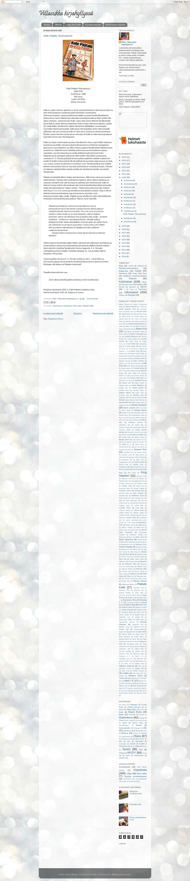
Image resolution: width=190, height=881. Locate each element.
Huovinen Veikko (125, 430)
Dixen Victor (135, 351)
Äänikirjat (131, 295)
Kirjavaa (132, 278)
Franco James (139, 375)
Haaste (138, 271)
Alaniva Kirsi (130, 311)
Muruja (135, 733)
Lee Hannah (132, 503)
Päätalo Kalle (88, 306)
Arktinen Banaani (134, 707)
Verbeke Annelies (138, 671)
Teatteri (131, 289)
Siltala (137, 746)
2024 (124, 164)
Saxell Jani (140, 612)
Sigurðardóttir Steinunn (127, 622)
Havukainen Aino (139, 413)
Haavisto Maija (136, 397)
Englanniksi (123, 271)
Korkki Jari (140, 486)
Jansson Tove (140, 449)
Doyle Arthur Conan (125, 356)
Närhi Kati (122, 559)
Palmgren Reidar (126, 569)
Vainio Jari (127, 663)
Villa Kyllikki (124, 673)
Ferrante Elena (138, 368)
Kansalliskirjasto (124, 725)
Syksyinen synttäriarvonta (136, 792)
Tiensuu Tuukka (139, 646)
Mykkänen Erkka (141, 547)
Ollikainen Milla (130, 564)
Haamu (141, 718)
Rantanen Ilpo (138, 590)
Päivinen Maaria (140, 581)
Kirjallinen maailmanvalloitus (135, 276)
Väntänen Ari (135, 678)
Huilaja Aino (139, 425)
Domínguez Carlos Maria (136, 353)
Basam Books (135, 712)
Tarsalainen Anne (133, 644)
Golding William (125, 393)
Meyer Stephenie (126, 539)
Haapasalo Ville (124, 397)
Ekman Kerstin (135, 363)
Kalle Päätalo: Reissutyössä (57, 36)
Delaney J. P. (123, 351)
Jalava (124, 723)
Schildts (132, 744)
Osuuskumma (125, 736)
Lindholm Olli (123, 515)
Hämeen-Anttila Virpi (139, 435)
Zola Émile (139, 690)
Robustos (141, 739)
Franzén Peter (135, 378)
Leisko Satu (139, 505)
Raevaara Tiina (124, 590)
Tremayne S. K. (124, 656)
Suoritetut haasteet (93, 25)
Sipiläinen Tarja (124, 627)
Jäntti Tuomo (139, 455)
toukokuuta (128, 204)
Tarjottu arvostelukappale (130, 781)
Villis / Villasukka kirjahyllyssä (128, 43)
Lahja (129, 773)
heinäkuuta (128, 197)
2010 (124, 257)
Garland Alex (123, 388)
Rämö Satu (143, 605)
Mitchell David (142, 539)
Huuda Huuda (142, 720)
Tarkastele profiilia (126, 76)
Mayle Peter (135, 530)
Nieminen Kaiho (142, 554)
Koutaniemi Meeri (124, 488)
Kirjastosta (140, 770)
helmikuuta (128, 218)
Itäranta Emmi (124, 440)
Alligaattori (134, 705)
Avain (121, 712)
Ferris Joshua (123, 371)
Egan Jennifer (139, 361)
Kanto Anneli (139, 462)
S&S (120, 741)
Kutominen (125, 284)
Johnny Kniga (137, 723)
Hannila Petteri (139, 402)
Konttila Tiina (127, 486)
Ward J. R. (129, 680)
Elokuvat (141, 266)
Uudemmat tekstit (53, 313)
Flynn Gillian (132, 373)
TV (124, 289)
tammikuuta (129, 222)
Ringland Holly (132, 597)
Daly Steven (143, 346)
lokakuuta (128, 187)
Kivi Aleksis (140, 478)
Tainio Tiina (135, 639)
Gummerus (57, 306)
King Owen (132, 473)
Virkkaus (122, 295)
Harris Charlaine (139, 405)
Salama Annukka (127, 610)
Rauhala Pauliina (124, 592)
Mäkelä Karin (136, 549)
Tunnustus (142, 289)
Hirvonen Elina (133, 420)
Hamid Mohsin (139, 400)
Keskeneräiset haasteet (115, 25)
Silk (132, 746)
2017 (124, 233)
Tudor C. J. (139, 656)
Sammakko (139, 741)
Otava (137, 736)
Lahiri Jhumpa (135, 498)
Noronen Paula (126, 556)
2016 (124, 236)
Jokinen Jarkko (142, 452)
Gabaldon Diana (141, 380)
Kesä (145, 273)
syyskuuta (128, 191)
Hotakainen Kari (124, 425)
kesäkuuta (128, 201)
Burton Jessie (135, 334)
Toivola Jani (139, 651)
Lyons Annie (131, 522)
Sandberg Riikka (127, 612)
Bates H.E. (129, 326)
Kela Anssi (136, 469)
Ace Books (122, 704)
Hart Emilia (143, 408)
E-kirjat (131, 266)
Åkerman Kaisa (142, 693)
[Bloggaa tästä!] (47, 302)
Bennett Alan (129, 329)
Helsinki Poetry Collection (127, 720)
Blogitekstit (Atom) (55, 319)
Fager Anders (125, 368)
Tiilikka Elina (139, 649)
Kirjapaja (136, 728)
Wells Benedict (125, 683)
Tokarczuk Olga (138, 654)
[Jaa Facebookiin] (52, 302)
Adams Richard (124, 304)
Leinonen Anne (124, 505)
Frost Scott (128, 380)
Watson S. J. (143, 681)
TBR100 (58, 25)
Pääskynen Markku (128, 584)
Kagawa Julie (133, 457)
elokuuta (127, 194)
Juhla (135, 273)
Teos (141, 750)
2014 (124, 243)
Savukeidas (122, 744)
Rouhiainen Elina (130, 600)
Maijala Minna (142, 525)
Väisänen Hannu (135, 676)
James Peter (139, 444)
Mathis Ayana (123, 530)
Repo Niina (139, 592)
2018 (124, 229)
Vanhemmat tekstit (103, 313)
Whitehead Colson (138, 683)
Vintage (121, 753)
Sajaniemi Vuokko (141, 607)
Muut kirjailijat (126, 547)
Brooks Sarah (139, 331)
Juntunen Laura (127, 455)
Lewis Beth (139, 508)
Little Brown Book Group (131, 731)
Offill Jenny (122, 561)
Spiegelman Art (130, 632)
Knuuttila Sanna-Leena (126, 483)
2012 (124, 250)
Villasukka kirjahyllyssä (66, 13)
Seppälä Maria (139, 614)
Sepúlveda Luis (124, 617)
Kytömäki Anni (123, 495)
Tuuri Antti (136, 658)
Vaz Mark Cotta (124, 671)
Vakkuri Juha (139, 663)
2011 (124, 253)
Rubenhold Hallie (132, 602)
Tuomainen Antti (124, 658)
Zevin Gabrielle (128, 690)
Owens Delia (130, 566)
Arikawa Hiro (123, 319)
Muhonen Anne (141, 544)
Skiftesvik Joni (139, 627)
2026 (124, 157)
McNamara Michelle (125, 537)
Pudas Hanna (142, 578)
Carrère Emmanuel (131, 336)
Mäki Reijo (134, 552)
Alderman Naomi (141, 314)
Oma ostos (77, 306)
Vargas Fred (139, 668)
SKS (128, 741)
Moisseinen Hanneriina (128, 542)
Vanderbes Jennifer (125, 668)
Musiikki (122, 287)
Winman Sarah (135, 686)
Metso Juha (139, 537)
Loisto (145, 731)
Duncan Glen (139, 358)
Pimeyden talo (135, 804)
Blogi (121, 266)
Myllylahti (144, 733)
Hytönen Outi (125, 435)
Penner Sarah (139, 571)
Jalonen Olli (143, 442)
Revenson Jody (124, 595)
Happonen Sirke (124, 405)
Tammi (126, 749)
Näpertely (132, 287)
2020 (124, 177)
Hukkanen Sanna (124, 427)
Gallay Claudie (139, 383)
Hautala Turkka (126, 413)
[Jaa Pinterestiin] (54, 302)
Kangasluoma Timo (125, 462)
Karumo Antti (123, 464)
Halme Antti (128, 400)
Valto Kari (141, 666)
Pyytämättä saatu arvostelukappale (135, 779)
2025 (124, 160)
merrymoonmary (104, 874)
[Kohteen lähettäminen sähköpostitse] (44, 302)
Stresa (145, 746)
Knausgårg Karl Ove (137, 481)
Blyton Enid (141, 329)
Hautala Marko (140, 410)
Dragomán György (141, 356)
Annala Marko (139, 316)
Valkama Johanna (126, 666)
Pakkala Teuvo (142, 566)
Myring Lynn (125, 549)
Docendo (132, 715)
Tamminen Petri (131, 641)
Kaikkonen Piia (127, 459)
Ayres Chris (122, 324)
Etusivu (47, 25)
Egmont (141, 714)
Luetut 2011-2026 (73, 25)
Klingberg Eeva (123, 481)
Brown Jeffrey (123, 334)
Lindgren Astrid (124, 512)
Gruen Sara (139, 393)
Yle (144, 753)
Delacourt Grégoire (138, 349)
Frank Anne (123, 378)
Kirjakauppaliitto (124, 728)
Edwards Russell (124, 361)
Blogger (128, 874)
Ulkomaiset (131, 292)
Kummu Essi (139, 491)
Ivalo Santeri (136, 439)
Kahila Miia (143, 457)
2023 (124, 167)
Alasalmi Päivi (142, 311)
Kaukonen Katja (124, 467)
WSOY (131, 752)
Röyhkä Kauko (126, 607)
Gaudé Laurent (138, 388)
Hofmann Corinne (135, 422)
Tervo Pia (129, 646)
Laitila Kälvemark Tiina (133, 500)
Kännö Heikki (123, 498)
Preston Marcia (130, 578)
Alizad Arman (126, 316)
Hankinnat (123, 273)
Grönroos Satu (124, 395)
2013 (124, 246)
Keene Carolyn (124, 469)
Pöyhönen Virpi (138, 588)
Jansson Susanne (125, 449)
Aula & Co (140, 709)
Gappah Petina (123, 385)
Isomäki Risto (126, 437)
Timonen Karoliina (125, 651)
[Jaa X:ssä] (49, 302)
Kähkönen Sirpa (138, 496)
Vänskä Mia (123, 678)
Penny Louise (123, 574)
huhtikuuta (128, 208)
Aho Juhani (140, 306)
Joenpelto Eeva (128, 452)
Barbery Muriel (134, 324)
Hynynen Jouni (132, 432)
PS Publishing (123, 739)
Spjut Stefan (142, 632)
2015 (124, 240)
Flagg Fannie (134, 371)
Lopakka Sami (131, 518)
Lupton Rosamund (132, 520)
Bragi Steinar (127, 331)
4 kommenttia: (92, 299)
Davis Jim (124, 349)
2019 (124, 226)
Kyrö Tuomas (138, 493)
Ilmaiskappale (124, 767)
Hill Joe (121, 417)
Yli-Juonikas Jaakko (132, 688)
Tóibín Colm (128, 661)
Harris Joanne (129, 408)
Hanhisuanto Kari (125, 402)
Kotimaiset (67, 306)
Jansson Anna (123, 447)
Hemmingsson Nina (137, 415)
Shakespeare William (125, 619)
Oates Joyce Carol (137, 559)
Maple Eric (140, 527)
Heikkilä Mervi (123, 415)
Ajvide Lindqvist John (127, 309)
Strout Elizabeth (124, 636)
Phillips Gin (130, 576)
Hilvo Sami (122, 420)
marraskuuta (129, 184)
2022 (124, 171)
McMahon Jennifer (136, 534)
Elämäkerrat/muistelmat (128, 268)
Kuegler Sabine (139, 488)
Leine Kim (141, 503)
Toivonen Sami (124, 654)
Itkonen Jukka (139, 437)
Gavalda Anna (124, 390)
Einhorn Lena (123, 363)
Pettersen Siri (135, 574)
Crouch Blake (131, 344)
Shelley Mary (140, 619)
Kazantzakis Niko (138, 467)
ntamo (128, 755)
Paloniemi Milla (141, 569)
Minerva (124, 733)
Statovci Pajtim (127, 634)
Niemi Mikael (129, 554)
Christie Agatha (132, 339)
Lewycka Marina (124, 510)
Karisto (139, 725)
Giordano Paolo (138, 390)
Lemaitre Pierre (125, 508)
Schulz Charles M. (125, 614)
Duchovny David (126, 358)
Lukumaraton (137, 284)
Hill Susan (129, 417)
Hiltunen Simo (140, 417)
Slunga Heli (124, 629)
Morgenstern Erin (126, 544)
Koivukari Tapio (142, 483)
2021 (124, 174)
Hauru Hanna (126, 410)
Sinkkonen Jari (137, 624)
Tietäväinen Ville (124, 649)
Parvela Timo (126, 571)
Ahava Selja (130, 307)
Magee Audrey (130, 525)
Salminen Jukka (141, 610)
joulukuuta (128, 180)
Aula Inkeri (141, 321)
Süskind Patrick (124, 639)
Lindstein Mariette (135, 515)
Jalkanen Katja (131, 442)
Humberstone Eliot (138, 427)
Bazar (121, 715)
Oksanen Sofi (132, 561)
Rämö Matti (130, 605)
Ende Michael (131, 366)
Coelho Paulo (133, 341)
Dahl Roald (131, 346)
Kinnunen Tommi (127, 478)
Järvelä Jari (122, 457)
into (120, 755)
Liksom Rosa (139, 510)
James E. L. (126, 444)
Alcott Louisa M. (127, 314)
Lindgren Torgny (138, 512)
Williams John (123, 686)
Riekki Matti (136, 595)
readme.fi (122, 758)
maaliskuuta (129, 211)
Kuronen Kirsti (124, 493)
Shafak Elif (139, 617)
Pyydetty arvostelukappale (135, 776)
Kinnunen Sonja (142, 476)
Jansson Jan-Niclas (137, 447)
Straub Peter (139, 634)
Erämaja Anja (142, 366)
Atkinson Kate (130, 321)
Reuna (133, 739)
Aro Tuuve (135, 319)
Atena (129, 709)
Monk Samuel (142, 542)
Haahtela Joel (138, 395)
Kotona (144, 282)
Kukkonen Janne (125, 491)
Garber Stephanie (137, 385)
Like (145, 728)
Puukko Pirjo (125, 581)
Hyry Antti (143, 432)
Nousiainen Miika (139, 556)
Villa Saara (136, 673)
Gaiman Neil (126, 383)
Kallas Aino (140, 459)
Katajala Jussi (138, 464)
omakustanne (139, 755)
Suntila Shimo (138, 636)
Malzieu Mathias (127, 527)
